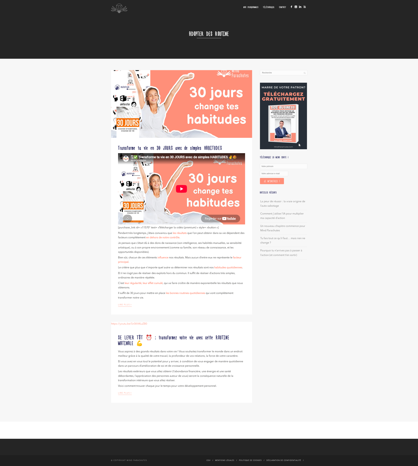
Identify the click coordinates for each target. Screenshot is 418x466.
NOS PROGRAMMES (250, 7)
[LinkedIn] (300, 7)
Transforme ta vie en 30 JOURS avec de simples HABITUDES (170, 148)
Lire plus (125, 304)
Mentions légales (224, 460)
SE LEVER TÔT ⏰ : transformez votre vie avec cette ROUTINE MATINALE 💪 (173, 340)
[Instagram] (296, 7)
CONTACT (282, 7)
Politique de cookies (250, 460)
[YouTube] (305, 7)
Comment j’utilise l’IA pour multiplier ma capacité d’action (282, 216)
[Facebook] (291, 7)
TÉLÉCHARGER (268, 7)
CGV (208, 460)
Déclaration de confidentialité (283, 460)
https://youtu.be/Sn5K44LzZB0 (129, 324)
